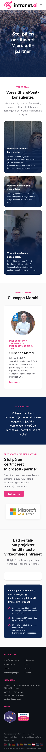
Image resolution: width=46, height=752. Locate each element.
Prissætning (29, 660)
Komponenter (9, 664)
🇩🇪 (13, 744)
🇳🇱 (25, 744)
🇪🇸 (21, 744)
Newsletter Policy (10, 737)
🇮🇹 (9, 744)
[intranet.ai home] (21, 5)
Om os (6, 668)
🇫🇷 (17, 744)
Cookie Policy (9, 740)
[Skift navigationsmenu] (41, 5)
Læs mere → (14, 382)
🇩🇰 (33, 744)
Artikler (28, 668)
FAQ (26, 664)
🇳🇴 (41, 744)
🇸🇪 (29, 744)
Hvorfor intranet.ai (11, 660)
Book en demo (14, 494)
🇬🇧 (5, 744)
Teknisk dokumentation (12, 734)
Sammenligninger (11, 672)
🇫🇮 (37, 744)
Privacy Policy (29, 734)
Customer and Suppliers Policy (30, 737)
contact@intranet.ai (12, 699)
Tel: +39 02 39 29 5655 (14, 695)
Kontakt (28, 672)
